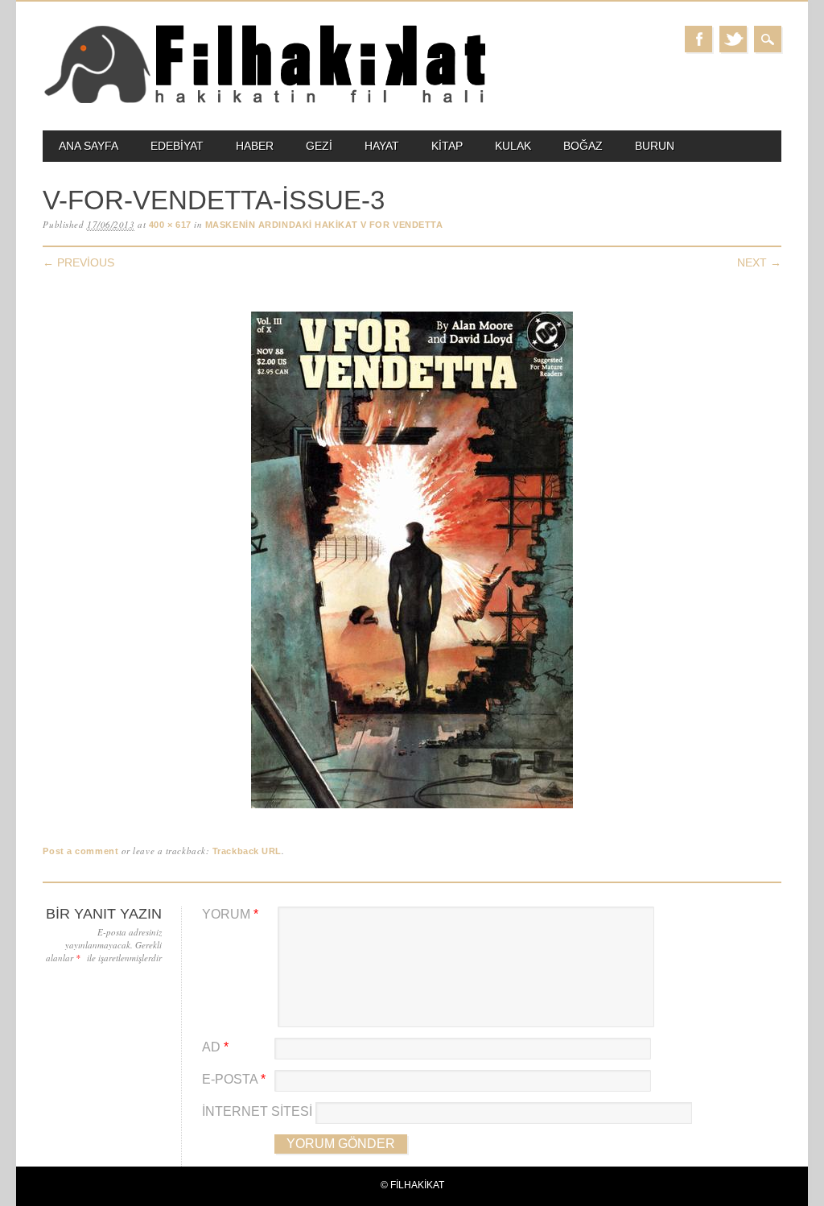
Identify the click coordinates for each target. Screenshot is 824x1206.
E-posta (234, 1079)
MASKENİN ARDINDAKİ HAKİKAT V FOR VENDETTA (324, 224)
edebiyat (177, 145)
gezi (319, 145)
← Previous (78, 262)
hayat (382, 145)
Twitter (733, 39)
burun (654, 145)
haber (255, 145)
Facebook (698, 39)
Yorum (230, 914)
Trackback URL (247, 851)
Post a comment (80, 851)
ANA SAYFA (88, 145)
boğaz (583, 145)
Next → (759, 262)
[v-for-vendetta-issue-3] (412, 809)
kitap (447, 145)
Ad (215, 1047)
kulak (513, 145)
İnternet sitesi (257, 1111)
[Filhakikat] (264, 102)
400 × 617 (170, 224)
